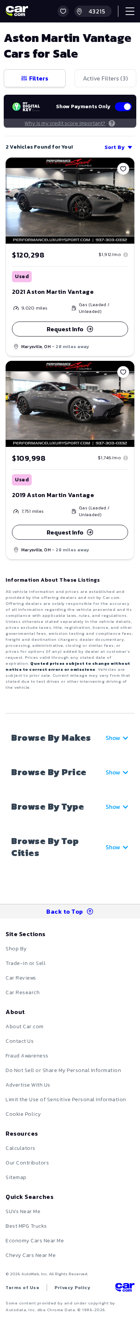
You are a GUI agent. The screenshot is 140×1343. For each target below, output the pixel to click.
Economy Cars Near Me (35, 1241)
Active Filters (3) (105, 78)
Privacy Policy (72, 1287)
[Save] (123, 169)
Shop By (16, 949)
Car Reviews (21, 978)
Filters (38, 78)
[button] (63, 11)
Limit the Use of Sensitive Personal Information (66, 1099)
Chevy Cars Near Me (31, 1255)
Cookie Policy (23, 1114)
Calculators (20, 1148)
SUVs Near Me (23, 1211)
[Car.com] (17, 11)
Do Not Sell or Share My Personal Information (63, 1070)
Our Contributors (27, 1163)
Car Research (23, 992)
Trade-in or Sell (26, 963)
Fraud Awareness (27, 1056)
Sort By (115, 147)
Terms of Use (22, 1287)
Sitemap (16, 1177)
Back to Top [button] (64, 911)
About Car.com (25, 1026)
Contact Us (20, 1041)
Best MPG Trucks (26, 1226)
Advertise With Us (28, 1085)
